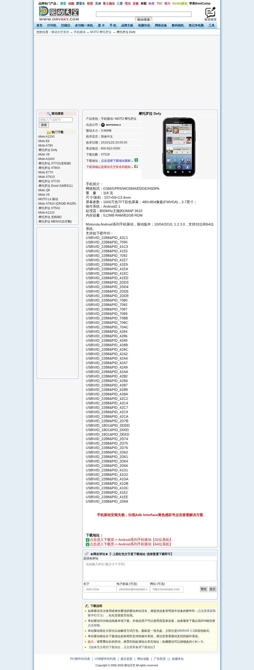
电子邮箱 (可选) (127, 584)
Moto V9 (44, 194)
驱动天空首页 (60, 32)
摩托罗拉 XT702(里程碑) (54, 163)
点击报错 (94, 625)
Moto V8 (44, 154)
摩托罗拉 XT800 (49, 168)
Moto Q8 (44, 190)
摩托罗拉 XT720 (49, 181)
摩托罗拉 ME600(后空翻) (55, 221)
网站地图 (143, 659)
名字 (86, 584)
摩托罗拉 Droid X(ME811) (55, 185)
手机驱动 (80, 32)
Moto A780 (45, 145)
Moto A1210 (46, 212)
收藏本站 (178, 659)
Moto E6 (44, 141)
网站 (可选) (157, 584)
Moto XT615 (46, 177)
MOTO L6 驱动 (48, 199)
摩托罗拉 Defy (47, 150)
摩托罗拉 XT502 (49, 208)
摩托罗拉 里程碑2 (50, 217)
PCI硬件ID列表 (80, 659)
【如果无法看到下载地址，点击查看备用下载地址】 (122, 647)
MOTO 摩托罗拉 (100, 32)
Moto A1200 (46, 136)
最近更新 (126, 659)
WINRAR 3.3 (185, 631)
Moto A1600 (46, 159)
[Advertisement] (127, 72)
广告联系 (160, 659)
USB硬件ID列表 (105, 659)
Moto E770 (45, 172)
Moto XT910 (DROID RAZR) (57, 203)
